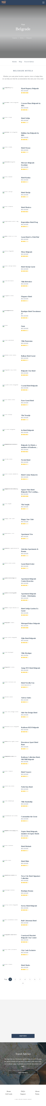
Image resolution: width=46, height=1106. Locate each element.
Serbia (22, 38)
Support (23, 1094)
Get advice (23, 1073)
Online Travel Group (24, 1099)
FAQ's (23, 1091)
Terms (37, 1094)
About (37, 1091)
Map (20, 62)
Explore (15, 38)
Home (9, 1091)
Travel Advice (29, 62)
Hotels (14, 62)
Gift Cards (8, 1094)
